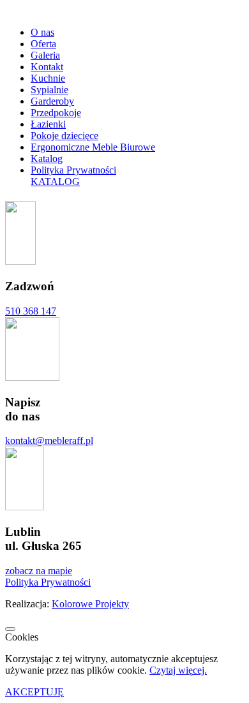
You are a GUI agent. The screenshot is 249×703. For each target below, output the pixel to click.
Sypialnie (49, 89)
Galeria (45, 55)
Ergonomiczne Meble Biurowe (93, 147)
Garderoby (52, 101)
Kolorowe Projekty (90, 603)
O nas (42, 32)
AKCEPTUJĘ (34, 691)
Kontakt (47, 66)
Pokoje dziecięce (64, 135)
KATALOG (55, 181)
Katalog (47, 158)
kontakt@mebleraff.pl (49, 440)
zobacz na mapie (38, 570)
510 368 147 (30, 311)
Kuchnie (48, 78)
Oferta (43, 43)
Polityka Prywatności (73, 170)
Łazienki (48, 124)
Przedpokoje (56, 112)
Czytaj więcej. (178, 670)
